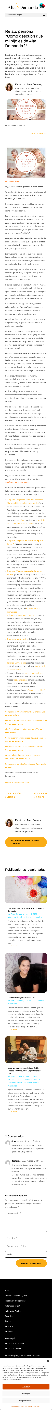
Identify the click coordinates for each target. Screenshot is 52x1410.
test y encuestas (20, 680)
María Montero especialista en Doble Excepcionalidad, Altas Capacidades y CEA (24, 1070)
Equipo (8, 1321)
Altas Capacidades (24, 1082)
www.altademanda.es (27, 615)
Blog (7, 1290)
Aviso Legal (10, 1338)
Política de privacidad (32, 1406)
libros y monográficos (33, 673)
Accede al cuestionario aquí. (17, 782)
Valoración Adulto (13, 1311)
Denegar (26, 1393)
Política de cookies (17, 1406)
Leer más (12, 946)
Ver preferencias (26, 1400)
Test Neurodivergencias (15, 1300)
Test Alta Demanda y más (16, 1295)
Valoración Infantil (13, 1306)
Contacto (9, 1331)
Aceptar (26, 1386)
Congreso (9, 1326)
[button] (48, 1361)
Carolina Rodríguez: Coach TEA (21, 998)
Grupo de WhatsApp (16, 571)
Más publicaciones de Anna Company (25, 842)
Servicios (9, 1316)
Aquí (23, 520)
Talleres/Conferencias (16, 663)
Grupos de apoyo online (17, 639)
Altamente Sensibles (16, 917)
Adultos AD (12, 1079)
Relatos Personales (39, 133)
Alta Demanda (24, 1079)
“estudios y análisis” (36, 690)
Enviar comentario (31, 1263)
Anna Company (17, 914)
